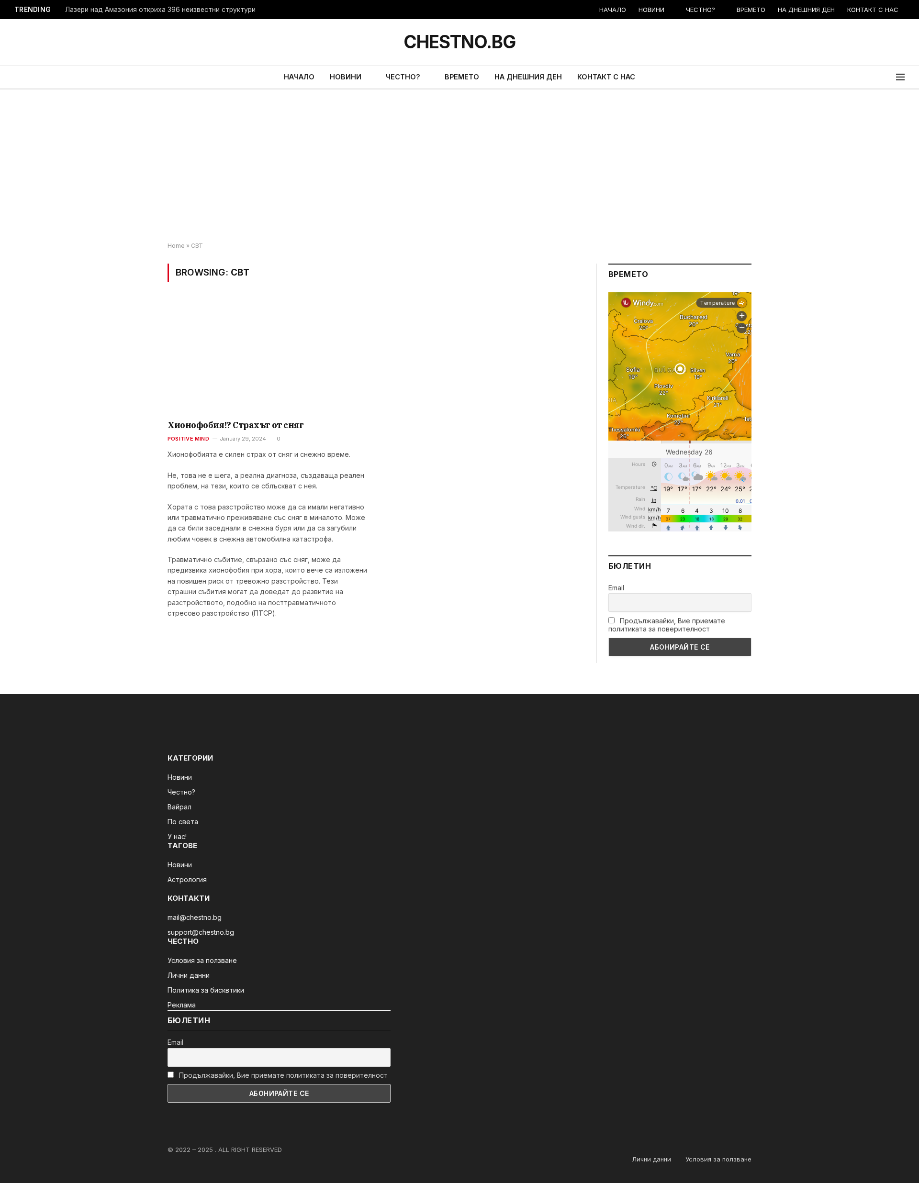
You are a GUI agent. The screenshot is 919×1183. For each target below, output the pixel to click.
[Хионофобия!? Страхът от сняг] (267, 357)
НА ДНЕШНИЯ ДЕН (806, 9)
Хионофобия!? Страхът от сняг (235, 425)
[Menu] (900, 77)
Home (176, 245)
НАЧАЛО (612, 9)
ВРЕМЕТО (751, 9)
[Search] (890, 77)
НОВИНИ (651, 9)
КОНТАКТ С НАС (872, 9)
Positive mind (188, 438)
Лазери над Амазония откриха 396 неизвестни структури (160, 9)
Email (616, 588)
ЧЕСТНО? (700, 9)
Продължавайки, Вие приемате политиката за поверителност (666, 625)
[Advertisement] (459, 166)
